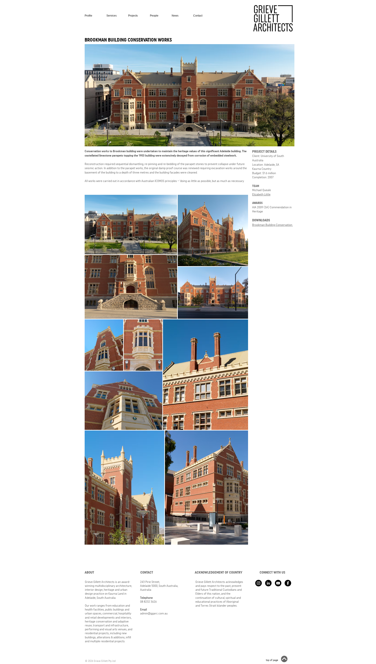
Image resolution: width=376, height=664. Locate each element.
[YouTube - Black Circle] (278, 583)
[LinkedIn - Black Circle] (268, 583)
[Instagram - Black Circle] (258, 583)
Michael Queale (261, 190)
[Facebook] (288, 583)
